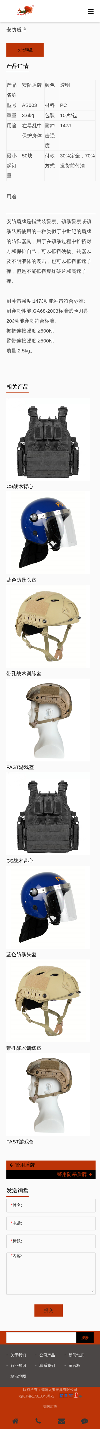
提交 (48, 1310)
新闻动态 (76, 1355)
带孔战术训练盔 (23, 673)
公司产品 (47, 1355)
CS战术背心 (19, 486)
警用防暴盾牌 (72, 1174)
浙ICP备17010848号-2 (36, 1396)
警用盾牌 (25, 1165)
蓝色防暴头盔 (21, 580)
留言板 (74, 1365)
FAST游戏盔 (20, 767)
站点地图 (18, 1376)
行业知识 (18, 1365)
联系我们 (47, 1365)
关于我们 (18, 1355)
